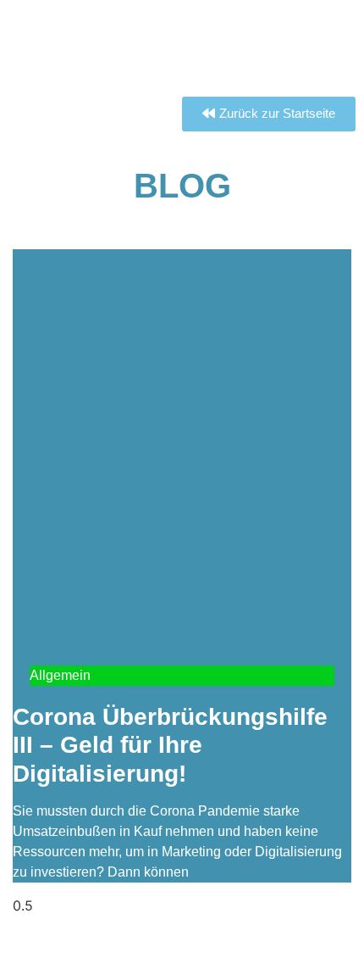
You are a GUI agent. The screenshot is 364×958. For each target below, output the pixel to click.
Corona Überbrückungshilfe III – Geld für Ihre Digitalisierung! (170, 745)
